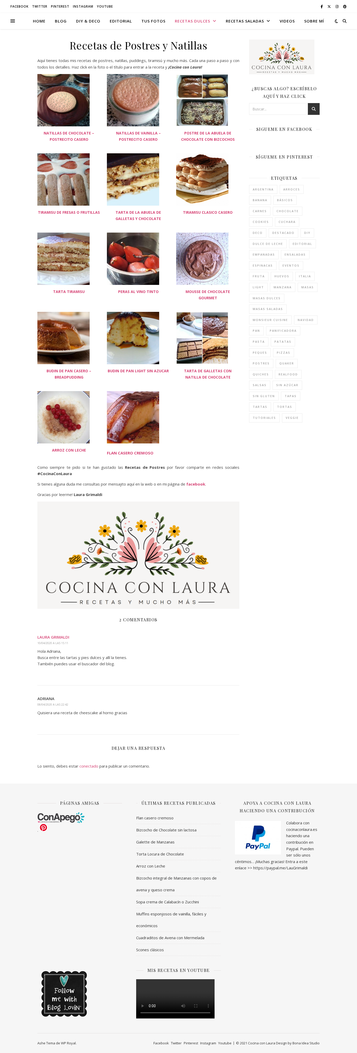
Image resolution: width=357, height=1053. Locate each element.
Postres (261, 363)
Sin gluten (264, 396)
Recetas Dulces (192, 21)
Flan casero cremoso (155, 817)
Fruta (259, 276)
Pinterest (60, 6)
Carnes (260, 211)
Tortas (284, 407)
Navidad (306, 320)
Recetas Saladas (245, 21)
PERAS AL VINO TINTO (138, 291)
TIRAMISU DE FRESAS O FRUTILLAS (69, 212)
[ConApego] (79, 817)
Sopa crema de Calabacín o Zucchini (167, 901)
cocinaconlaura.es (301, 829)
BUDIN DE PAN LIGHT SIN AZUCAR (138, 370)
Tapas (291, 396)
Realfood (288, 374)
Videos (287, 21)
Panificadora (283, 331)
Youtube (105, 6)
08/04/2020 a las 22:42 (52, 704)
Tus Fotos (153, 21)
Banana (260, 200)
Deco (258, 233)
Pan (256, 331)
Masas (307, 287)
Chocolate (288, 211)
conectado (88, 766)
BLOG (61, 21)
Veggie (292, 418)
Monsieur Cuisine (270, 320)
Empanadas (264, 254)
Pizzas (283, 352)
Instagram (83, 6)
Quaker (286, 363)
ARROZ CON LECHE (69, 450)
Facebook (19, 6)
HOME (39, 21)
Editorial (121, 21)
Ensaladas (295, 254)
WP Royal (68, 1043)
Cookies (261, 222)
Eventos (291, 265)
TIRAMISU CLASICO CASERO (208, 212)
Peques (260, 352)
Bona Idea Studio (306, 1043)
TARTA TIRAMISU (69, 291)
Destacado (283, 233)
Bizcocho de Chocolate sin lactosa (166, 829)
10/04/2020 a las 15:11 (52, 643)
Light (258, 287)
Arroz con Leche (150, 866)
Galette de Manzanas (155, 841)
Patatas (282, 342)
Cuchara (287, 222)
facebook (195, 484)
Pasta (259, 342)
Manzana (283, 287)
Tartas (260, 407)
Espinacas (263, 265)
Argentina (263, 189)
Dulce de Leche (268, 244)
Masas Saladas (268, 309)
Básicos (285, 200)
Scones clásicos (150, 949)
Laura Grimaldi (53, 637)
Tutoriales (264, 418)
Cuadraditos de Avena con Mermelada (170, 937)
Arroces (291, 189)
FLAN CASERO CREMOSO (130, 452)
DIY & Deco (88, 21)
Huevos (281, 276)
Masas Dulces (267, 298)
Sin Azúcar (287, 385)
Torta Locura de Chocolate (160, 854)
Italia (305, 276)
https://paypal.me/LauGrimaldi (280, 867)
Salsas (260, 385)
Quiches (261, 374)
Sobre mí (314, 21)
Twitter (39, 6)
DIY (307, 233)
